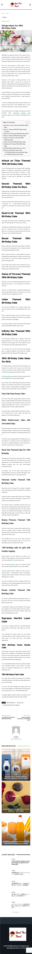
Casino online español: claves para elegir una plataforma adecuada (21, 862)
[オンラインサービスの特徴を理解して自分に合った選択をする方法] (6, 905)
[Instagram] (8, 951)
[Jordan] (16, 730)
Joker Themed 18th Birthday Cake (15, 142)
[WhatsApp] (23, 951)
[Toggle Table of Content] (27, 122)
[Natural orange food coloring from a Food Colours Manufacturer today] (16, 829)
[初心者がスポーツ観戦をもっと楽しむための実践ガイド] (6, 894)
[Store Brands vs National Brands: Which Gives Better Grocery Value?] (16, 765)
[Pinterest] (16, 951)
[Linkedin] (12, 951)
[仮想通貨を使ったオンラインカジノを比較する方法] (6, 872)
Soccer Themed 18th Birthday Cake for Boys (15, 130)
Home (3, 13)
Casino (13, 859)
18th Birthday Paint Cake (15, 154)
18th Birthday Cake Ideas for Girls (15, 148)
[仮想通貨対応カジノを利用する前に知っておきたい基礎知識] (6, 883)
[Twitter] (19, 951)
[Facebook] (4, 951)
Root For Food (20, 948)
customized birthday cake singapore (11, 705)
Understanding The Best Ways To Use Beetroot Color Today (16, 810)
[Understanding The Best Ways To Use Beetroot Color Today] (16, 797)
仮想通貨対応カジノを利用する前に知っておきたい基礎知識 (21, 884)
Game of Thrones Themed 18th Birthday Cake (14, 139)
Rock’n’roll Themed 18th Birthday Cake (16, 133)
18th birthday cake (11, 702)
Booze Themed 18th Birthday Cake (15, 135)
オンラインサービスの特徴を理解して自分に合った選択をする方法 (21, 906)
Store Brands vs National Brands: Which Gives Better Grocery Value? (16, 777)
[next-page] (5, 849)
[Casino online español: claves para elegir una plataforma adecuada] (6, 862)
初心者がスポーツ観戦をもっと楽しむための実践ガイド (21, 895)
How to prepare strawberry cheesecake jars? (23, 719)
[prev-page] (3, 849)
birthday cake (20, 702)
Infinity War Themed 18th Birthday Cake (15, 145)
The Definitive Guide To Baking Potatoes (8, 718)
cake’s (13, 690)
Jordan (4, 17)
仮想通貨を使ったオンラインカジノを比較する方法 (21, 873)
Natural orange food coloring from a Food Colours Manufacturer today (16, 842)
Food (7, 13)
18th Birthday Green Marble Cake (17, 152)
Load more (15, 912)
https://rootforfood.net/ (16, 739)
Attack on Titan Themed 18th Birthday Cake (16, 126)
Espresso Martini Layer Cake (13, 150)
